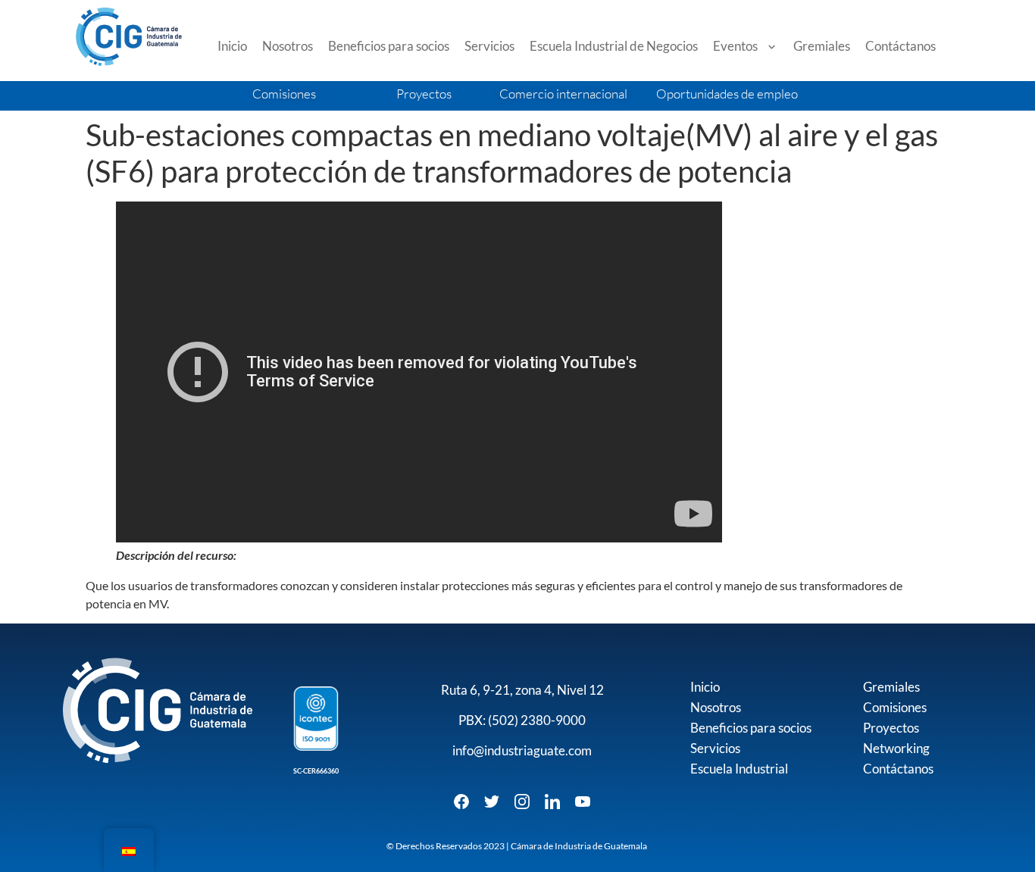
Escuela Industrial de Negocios (614, 46)
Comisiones (895, 707)
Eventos (735, 46)
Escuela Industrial (739, 769)
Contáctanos (900, 46)
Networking (896, 748)
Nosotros (287, 46)
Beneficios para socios (388, 46)
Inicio (232, 46)
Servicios (489, 46)
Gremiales (821, 46)
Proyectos (891, 728)
